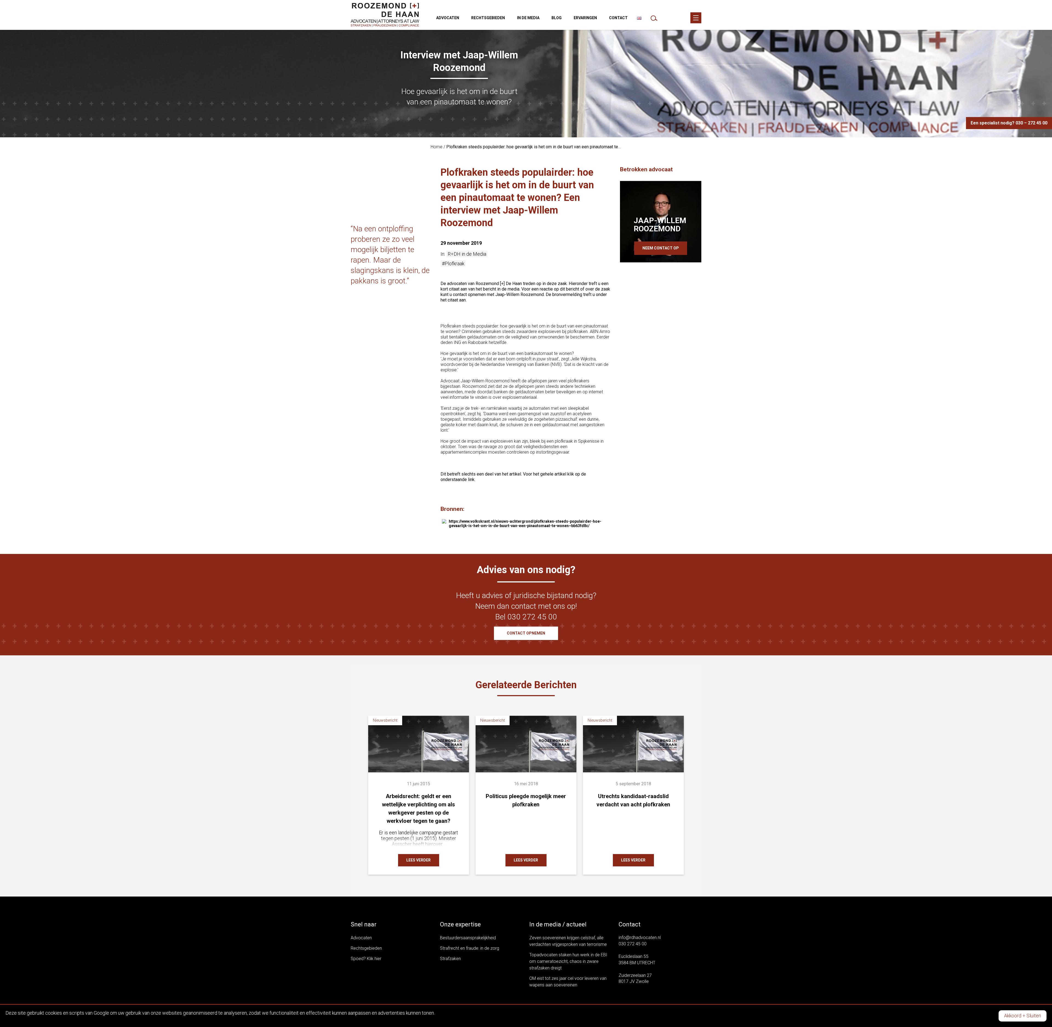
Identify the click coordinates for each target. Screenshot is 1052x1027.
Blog (556, 18)
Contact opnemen (526, 633)
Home (436, 146)
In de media (528, 18)
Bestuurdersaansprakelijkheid (468, 937)
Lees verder (418, 860)
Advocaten (447, 18)
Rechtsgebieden (488, 18)
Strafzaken (450, 958)
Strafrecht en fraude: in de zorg (469, 948)
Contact (618, 18)
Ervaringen (585, 18)
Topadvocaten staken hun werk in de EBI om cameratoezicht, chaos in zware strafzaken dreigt (568, 961)
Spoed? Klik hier (366, 958)
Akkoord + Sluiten (1022, 1016)
